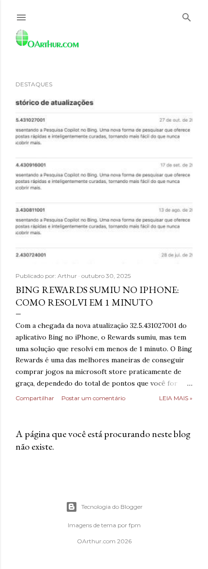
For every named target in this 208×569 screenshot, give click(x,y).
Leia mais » (176, 398)
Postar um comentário (93, 398)
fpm (135, 525)
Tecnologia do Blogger (112, 506)
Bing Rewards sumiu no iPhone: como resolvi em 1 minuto (97, 296)
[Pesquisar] (187, 15)
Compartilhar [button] (34, 398)
